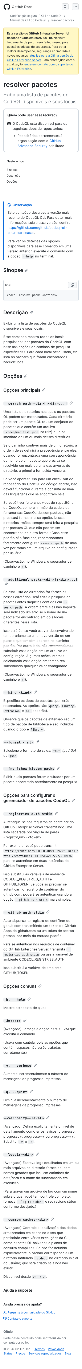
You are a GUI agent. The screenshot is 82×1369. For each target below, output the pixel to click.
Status (7, 1353)
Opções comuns (20, 986)
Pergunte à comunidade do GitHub (31, 1312)
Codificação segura (23, 15)
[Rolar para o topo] (73, 1360)
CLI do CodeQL (51, 15)
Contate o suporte (20, 1318)
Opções (12, 376)
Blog (68, 1353)
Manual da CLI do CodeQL (28, 20)
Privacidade (56, 1349)
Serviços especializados (44, 1353)
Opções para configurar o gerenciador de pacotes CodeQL (36, 798)
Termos (39, 1349)
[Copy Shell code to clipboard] (72, 285)
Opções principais (21, 390)
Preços (20, 1353)
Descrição (15, 312)
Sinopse (13, 270)
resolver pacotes (62, 20)
